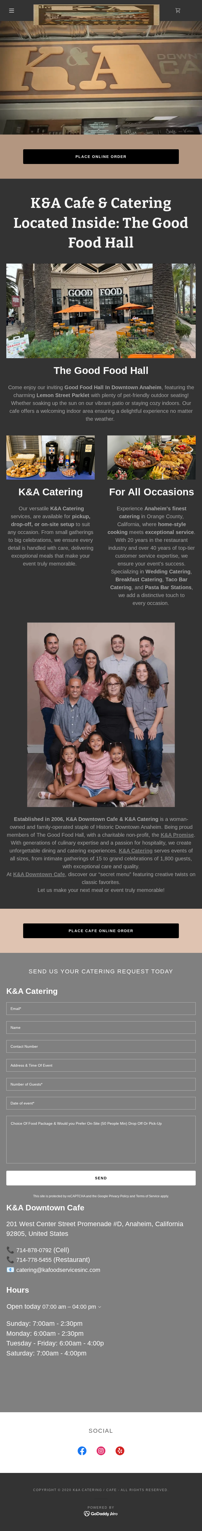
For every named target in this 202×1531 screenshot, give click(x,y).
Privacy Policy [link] (119, 1196)
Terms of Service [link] (148, 1196)
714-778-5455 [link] (34, 1260)
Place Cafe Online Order (101, 931)
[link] (96, 6)
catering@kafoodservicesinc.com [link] (58, 1270)
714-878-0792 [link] (34, 1250)
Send (101, 1178)
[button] (11, 10)
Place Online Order (101, 157)
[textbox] (101, 1008)
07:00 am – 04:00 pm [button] (69, 1306)
